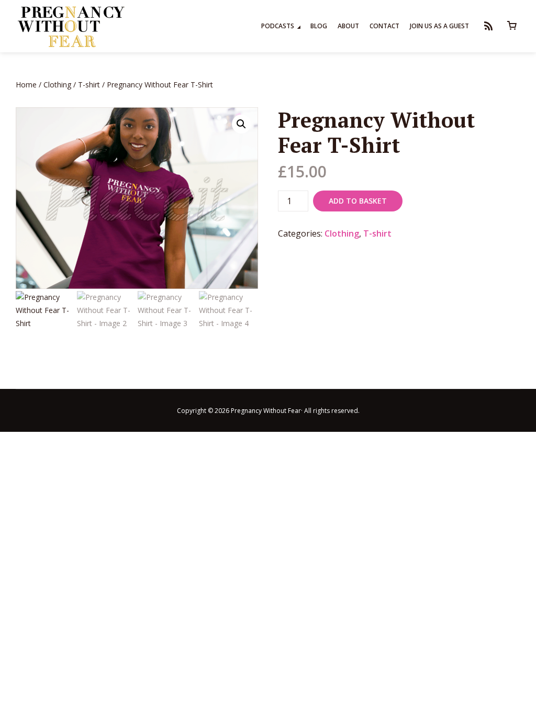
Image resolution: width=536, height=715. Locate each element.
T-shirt (89, 85)
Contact (384, 25)
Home (26, 85)
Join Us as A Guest (439, 25)
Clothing (57, 85)
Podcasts (277, 25)
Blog (318, 25)
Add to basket (358, 201)
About (348, 25)
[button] (241, 124)
